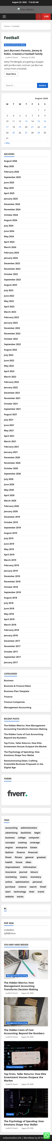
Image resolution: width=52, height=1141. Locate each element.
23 (45, 127)
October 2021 (11, 403)
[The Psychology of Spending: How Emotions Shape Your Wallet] (26, 1103)
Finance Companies (14, 702)
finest (8, 857)
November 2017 (12, 646)
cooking (22, 842)
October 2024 (11, 214)
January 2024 (11, 257)
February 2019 (11, 565)
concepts (10, 842)
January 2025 (11, 198)
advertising (11, 832)
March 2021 (10, 441)
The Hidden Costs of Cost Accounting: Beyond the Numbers (24, 1031)
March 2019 (10, 560)
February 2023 (11, 317)
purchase (10, 886)
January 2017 (11, 662)
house (19, 862)
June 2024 (9, 231)
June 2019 (9, 543)
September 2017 (12, 657)
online (8, 881)
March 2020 (10, 500)
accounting (11, 827)
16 (45, 121)
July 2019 (8, 538)
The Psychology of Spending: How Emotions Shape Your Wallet (24, 1123)
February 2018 (11, 630)
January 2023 (11, 322)
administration (29, 827)
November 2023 (12, 268)
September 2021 (12, 409)
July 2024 (8, 225)
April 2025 (9, 193)
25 (13, 132)
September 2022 (12, 344)
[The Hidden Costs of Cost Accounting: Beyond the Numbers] (26, 1011)
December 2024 (12, 204)
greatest (41, 857)
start (8, 891)
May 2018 (9, 613)
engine (9, 847)
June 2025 (9, 182)
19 (20, 127)
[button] (4, 16)
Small (43, 886)
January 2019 (11, 570)
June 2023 (9, 295)
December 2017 (12, 640)
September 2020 (12, 473)
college (21, 837)
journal (23, 872)
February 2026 (11, 171)
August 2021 (10, 414)
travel (41, 891)
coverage (35, 842)
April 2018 (9, 619)
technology (20, 891)
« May (7, 142)
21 (32, 127)
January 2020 (11, 511)
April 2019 (9, 554)
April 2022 (9, 371)
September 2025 (12, 177)
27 (26, 132)
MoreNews (29, 1137)
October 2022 (11, 338)
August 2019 (10, 533)
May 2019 (9, 549)
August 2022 (10, 349)
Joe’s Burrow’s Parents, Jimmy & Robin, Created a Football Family (23, 52)
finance (21, 852)
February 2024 (11, 252)
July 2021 (8, 419)
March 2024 (10, 247)
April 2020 (9, 495)
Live (46, 16)
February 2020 (11, 506)
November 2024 (12, 209)
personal (37, 881)
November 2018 (12, 581)
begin (37, 832)
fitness (18, 857)
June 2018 (9, 608)
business (10, 837)
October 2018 (11, 587)
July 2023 (8, 290)
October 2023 (11, 274)
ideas (28, 862)
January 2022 (11, 387)
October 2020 (11, 468)
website (9, 896)
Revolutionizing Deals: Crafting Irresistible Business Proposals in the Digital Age (23, 764)
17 (7, 127)
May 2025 (9, 187)
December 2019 (12, 516)
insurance (10, 872)
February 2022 (11, 382)
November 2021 (12, 398)
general (29, 857)
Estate (33, 847)
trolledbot (9, 929)
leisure (34, 872)
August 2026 (10, 161)
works (20, 896)
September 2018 (12, 592)
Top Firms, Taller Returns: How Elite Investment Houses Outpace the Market (25, 1077)
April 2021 (9, 435)
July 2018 (8, 603)
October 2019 (11, 522)
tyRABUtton (10, 933)
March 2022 (10, 376)
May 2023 (9, 301)
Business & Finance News (15, 45)
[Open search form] (32, 16)
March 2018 (10, 624)
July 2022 (8, 355)
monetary (36, 876)
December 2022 (12, 328)
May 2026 (9, 166)
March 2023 (10, 311)
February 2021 (11, 446)
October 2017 (11, 651)
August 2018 (10, 597)
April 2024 (9, 241)
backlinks (26, 832)
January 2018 (11, 635)
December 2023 (12, 263)
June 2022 (9, 360)
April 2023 (9, 306)
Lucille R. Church (12, 57)
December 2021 (12, 392)
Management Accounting (17, 707)
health (8, 862)
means (23, 876)
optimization (22, 881)
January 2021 (11, 452)
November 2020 (12, 462)
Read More (12, 74)
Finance (8, 696)
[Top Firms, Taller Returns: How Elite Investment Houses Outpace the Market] (26, 1055)
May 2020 (9, 489)
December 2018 (12, 576)
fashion (9, 852)
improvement (12, 867)
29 (38, 132)
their (31, 891)
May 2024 (9, 236)
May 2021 (9, 430)
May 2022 (9, 365)
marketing (11, 876)
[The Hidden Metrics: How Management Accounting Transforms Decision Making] (26, 964)
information (29, 867)
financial (33, 852)
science (22, 886)
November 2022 (12, 333)
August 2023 (10, 284)
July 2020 (8, 479)
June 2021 (9, 425)
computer (34, 837)
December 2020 (12, 457)
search (33, 886)
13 (26, 121)
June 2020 (9, 484)
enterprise (21, 847)
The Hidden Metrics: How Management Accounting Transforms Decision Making (21, 986)
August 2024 (10, 220)
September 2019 (12, 527)
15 (38, 121)
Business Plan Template (16, 691)
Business (8, 680)
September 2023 (12, 279)
